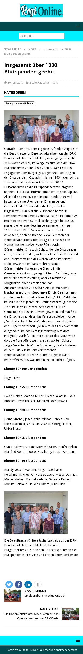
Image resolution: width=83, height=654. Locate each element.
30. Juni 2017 (15, 82)
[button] (9, 584)
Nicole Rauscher (39, 82)
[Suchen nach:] (41, 36)
